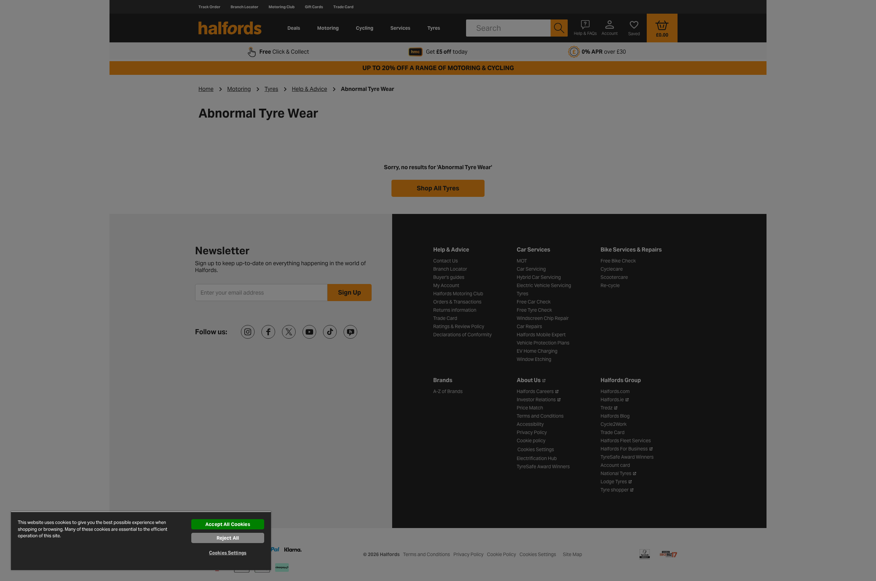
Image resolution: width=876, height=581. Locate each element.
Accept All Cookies (227, 524)
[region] (141, 540)
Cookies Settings (227, 553)
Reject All (228, 538)
